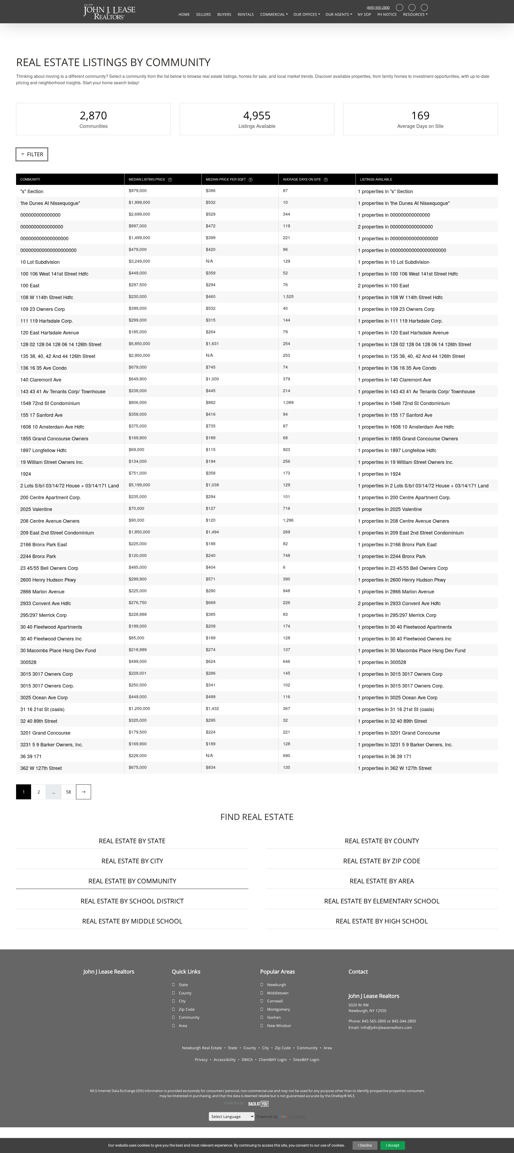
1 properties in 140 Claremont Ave (394, 379)
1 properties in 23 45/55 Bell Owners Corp (403, 567)
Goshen (274, 1017)
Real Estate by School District (132, 900)
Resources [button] (414, 14)
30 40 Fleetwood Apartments (51, 626)
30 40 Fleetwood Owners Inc (51, 638)
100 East (29, 285)
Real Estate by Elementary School (382, 900)
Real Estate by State (132, 840)
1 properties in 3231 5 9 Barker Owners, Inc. (405, 744)
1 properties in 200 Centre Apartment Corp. (404, 497)
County (185, 992)
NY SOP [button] (365, 14)
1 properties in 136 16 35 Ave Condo (397, 367)
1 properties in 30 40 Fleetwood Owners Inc (404, 638)
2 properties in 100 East (383, 285)
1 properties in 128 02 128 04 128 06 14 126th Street (414, 344)
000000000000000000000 (48, 249)
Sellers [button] (204, 14)
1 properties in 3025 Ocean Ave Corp (397, 697)
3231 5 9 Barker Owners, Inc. (51, 744)
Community (189, 1017)
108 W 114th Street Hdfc (46, 296)
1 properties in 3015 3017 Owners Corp (400, 673)
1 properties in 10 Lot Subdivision (393, 261)
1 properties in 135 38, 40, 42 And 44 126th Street (411, 355)
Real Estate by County (382, 840)
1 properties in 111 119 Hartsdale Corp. (400, 320)
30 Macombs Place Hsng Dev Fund (58, 650)
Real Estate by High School (382, 921)
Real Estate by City (132, 860)
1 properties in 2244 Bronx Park (392, 555)
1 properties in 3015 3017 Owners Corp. (401, 685)
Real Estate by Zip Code (381, 860)
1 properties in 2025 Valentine (390, 508)
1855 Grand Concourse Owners (54, 438)
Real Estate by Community (132, 880)
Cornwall (275, 1000)
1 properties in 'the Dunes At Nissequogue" (404, 202)
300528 (28, 661)
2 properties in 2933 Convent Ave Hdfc (399, 603)
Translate (297, 1116)
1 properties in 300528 (382, 661)
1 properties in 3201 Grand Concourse (399, 732)
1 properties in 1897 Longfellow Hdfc (397, 449)
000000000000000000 (44, 238)
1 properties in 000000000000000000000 (402, 249)
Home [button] (185, 14)
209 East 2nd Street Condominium (57, 532)
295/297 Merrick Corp (43, 614)
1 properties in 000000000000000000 (398, 238)
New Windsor (279, 1025)
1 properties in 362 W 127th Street (395, 767)
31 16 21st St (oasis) (42, 708)
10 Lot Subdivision (40, 261)
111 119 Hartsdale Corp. (46, 320)
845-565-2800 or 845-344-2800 (389, 1021)
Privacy (201, 1059)
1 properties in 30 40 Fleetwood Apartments (405, 626)
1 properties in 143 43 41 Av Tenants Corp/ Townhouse (416, 391)
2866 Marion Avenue (42, 591)
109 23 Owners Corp (42, 308)
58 (68, 792)
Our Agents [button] (338, 14)
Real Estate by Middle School (132, 921)
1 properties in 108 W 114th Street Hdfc (400, 296)
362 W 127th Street (41, 767)
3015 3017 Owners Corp (46, 673)
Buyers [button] (224, 14)
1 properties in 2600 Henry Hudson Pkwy (402, 579)
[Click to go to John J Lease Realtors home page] (109, 11)
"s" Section (31, 191)
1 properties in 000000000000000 (394, 214)
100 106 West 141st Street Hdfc (54, 273)
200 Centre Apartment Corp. (50, 497)
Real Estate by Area (382, 880)
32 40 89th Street (38, 720)
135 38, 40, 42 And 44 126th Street (57, 355)
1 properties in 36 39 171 (384, 756)
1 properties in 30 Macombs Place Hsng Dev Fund (412, 650)
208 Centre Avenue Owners (50, 520)
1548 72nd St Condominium (50, 402)
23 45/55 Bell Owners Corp (49, 567)
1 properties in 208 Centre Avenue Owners (403, 520)
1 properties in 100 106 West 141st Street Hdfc (408, 273)
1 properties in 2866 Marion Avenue (396, 591)
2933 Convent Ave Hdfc (45, 603)
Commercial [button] (273, 14)
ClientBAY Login (273, 1059)
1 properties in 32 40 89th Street (392, 720)
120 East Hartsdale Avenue (49, 332)
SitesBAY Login (306, 1059)
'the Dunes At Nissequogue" (50, 202)
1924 (25, 473)
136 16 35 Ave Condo (43, 367)
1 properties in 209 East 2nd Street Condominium (411, 532)
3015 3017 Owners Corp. (47, 685)
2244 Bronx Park (38, 555)
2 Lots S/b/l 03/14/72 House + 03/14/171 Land (69, 485)
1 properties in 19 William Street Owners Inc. (405, 461)
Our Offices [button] (305, 14)
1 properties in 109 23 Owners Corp (396, 308)
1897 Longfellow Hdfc (43, 449)
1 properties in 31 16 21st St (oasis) (396, 708)
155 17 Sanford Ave (41, 414)
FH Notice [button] (387, 14)
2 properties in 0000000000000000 (395, 226)
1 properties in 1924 (379, 473)
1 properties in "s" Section (385, 191)
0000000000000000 (41, 226)
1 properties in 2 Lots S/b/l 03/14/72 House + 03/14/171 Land (423, 485)
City (182, 1000)
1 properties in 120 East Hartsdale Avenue (403, 332)
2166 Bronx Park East (43, 544)
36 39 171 (31, 756)
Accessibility (225, 1059)
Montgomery (278, 1009)
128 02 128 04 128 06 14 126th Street (60, 344)
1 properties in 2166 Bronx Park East (397, 544)
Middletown (278, 992)
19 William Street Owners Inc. (52, 461)
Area (183, 1025)
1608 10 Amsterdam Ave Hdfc (52, 426)
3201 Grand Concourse (45, 732)
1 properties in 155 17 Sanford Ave (395, 414)
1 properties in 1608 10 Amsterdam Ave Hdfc (406, 426)
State (183, 984)
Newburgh (276, 984)
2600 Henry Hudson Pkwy (48, 579)
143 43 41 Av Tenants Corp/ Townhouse (62, 391)
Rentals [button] (246, 14)
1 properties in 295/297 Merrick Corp (397, 614)
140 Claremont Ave (40, 379)
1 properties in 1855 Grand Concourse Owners (408, 438)
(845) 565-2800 (378, 7)
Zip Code (187, 1009)
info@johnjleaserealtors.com (386, 1027)
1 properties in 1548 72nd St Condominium (404, 402)
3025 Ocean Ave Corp (44, 697)
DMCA (247, 1059)
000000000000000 (40, 214)
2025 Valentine (36, 508)
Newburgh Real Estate (202, 1047)
